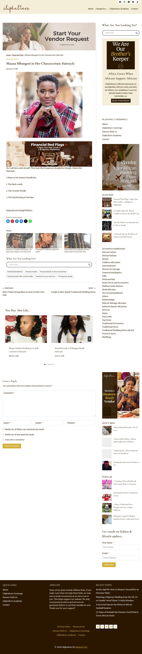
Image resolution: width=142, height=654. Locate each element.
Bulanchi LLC (81, 647)
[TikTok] (137, 2)
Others (105, 296)
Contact (134, 9)
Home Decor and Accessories (115, 282)
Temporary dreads (65, 276)
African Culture (109, 252)
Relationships (108, 299)
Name (7, 423)
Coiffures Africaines (111, 262)
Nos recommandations (112, 293)
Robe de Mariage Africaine (114, 303)
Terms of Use (79, 626)
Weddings (106, 337)
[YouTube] (129, 2)
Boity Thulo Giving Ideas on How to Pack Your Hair (23, 291)
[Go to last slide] (9, 339)
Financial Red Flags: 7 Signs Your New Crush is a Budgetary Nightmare (125, 202)
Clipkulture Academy (119, 9)
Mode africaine (109, 289)
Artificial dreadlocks (15, 272)
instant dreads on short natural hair (53, 272)
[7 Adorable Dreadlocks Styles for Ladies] (48, 240)
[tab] (44, 364)
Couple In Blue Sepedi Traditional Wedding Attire (73, 290)
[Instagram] (124, 2)
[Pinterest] (133, 2)
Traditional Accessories (113, 323)
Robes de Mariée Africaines (114, 306)
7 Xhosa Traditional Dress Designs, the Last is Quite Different (123, 507)
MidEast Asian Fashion (112, 286)
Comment (9, 393)
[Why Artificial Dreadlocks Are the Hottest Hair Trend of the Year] (77, 240)
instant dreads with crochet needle (20, 276)
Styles (105, 313)
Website (71, 423)
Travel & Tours (109, 333)
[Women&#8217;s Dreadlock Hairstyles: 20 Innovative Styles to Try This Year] (19, 240)
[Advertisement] (120, 355)
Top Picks (106, 320)
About (91, 9)
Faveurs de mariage (111, 269)
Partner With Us (109, 131)
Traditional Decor (110, 327)
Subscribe (109, 564)
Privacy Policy (63, 626)
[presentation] (26, 329)
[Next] (89, 339)
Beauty (105, 259)
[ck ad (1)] (49, 36)
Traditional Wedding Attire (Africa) (118, 330)
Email (39, 423)
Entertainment (109, 265)
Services (106, 310)
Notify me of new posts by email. (19, 434)
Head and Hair (12, 59)
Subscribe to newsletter (15, 440)
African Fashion (109, 255)
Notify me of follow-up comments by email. (24, 429)
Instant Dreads (31, 272)
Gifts (104, 276)
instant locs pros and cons (45, 276)
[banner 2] (49, 154)
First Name (107, 543)
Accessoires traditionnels (113, 249)
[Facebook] (120, 2)
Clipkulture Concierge (112, 128)
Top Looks (107, 316)
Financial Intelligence (112, 272)
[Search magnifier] (89, 264)
